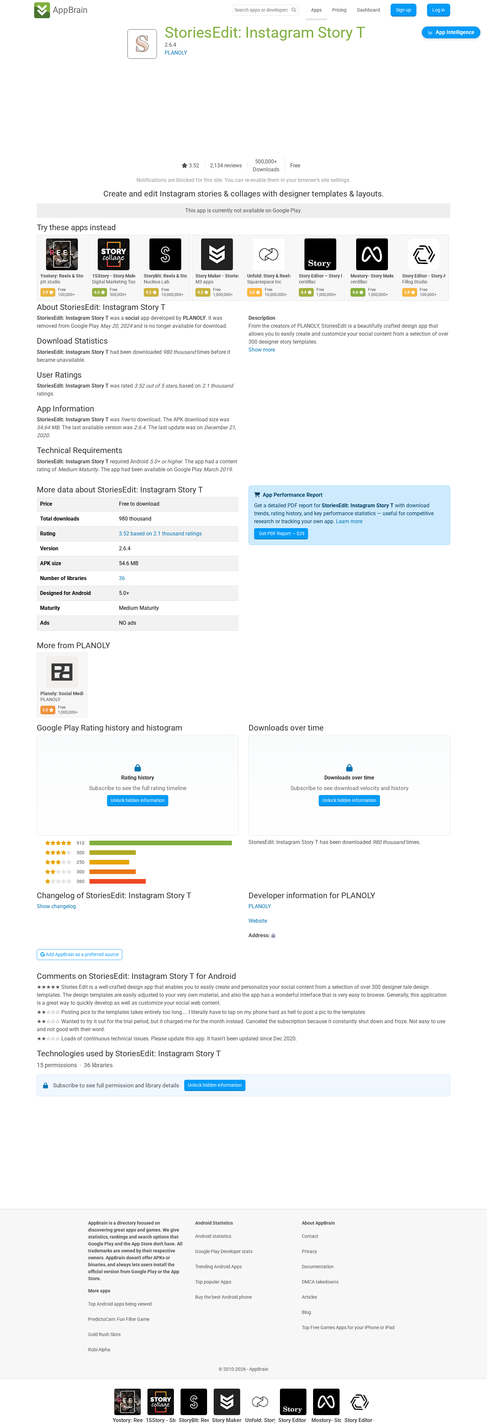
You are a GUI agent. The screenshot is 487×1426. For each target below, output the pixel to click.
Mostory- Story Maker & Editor (372, 275)
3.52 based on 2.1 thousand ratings (160, 533)
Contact (310, 1236)
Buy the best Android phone (223, 1297)
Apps (316, 10)
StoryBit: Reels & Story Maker (165, 275)
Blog (306, 1312)
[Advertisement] (235, 111)
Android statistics (213, 1236)
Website (257, 921)
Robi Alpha (99, 1349)
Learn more (349, 521)
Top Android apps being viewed (120, 1304)
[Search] (294, 10)
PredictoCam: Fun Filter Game (118, 1319)
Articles (309, 1297)
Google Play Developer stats (223, 1251)
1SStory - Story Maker (113, 275)
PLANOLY (93, 645)
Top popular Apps (213, 1281)
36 (122, 578)
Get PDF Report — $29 (281, 533)
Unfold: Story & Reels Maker (268, 275)
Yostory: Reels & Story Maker (61, 275)
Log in (438, 10)
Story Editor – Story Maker (320, 275)
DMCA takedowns (320, 1281)
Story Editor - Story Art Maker (423, 275)
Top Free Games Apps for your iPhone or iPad (348, 1327)
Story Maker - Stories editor (217, 275)
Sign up (403, 10)
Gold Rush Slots (104, 1334)
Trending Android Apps (218, 1266)
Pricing (339, 10)
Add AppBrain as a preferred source (82, 954)
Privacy (309, 1251)
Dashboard (368, 10)
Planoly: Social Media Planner (61, 693)
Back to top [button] (470, 1366)
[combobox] (261, 10)
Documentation (318, 1266)
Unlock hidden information (138, 800)
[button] (349, 936)
